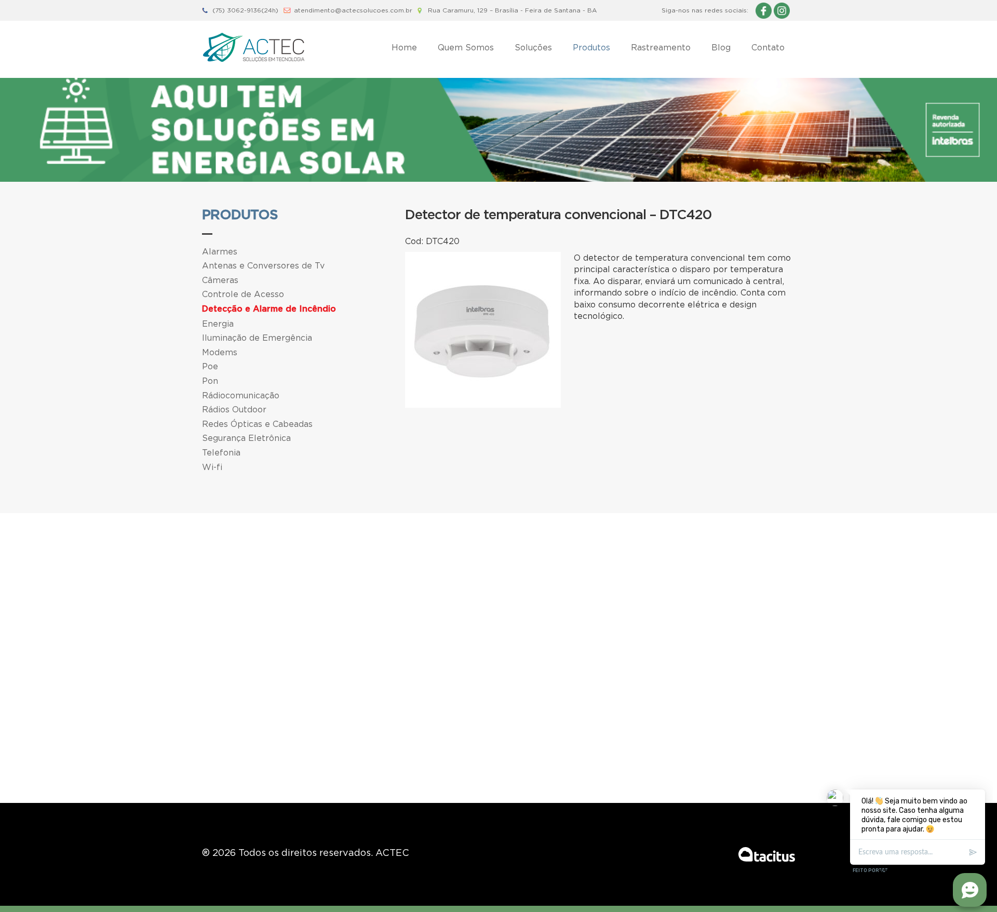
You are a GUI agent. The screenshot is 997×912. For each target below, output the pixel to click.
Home (404, 47)
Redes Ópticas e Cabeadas (257, 423)
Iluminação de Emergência (257, 337)
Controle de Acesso (243, 294)
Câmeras (220, 280)
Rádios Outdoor (234, 409)
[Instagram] (782, 10)
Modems (219, 352)
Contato (768, 47)
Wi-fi (212, 467)
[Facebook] (764, 10)
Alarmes (219, 251)
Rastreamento (661, 47)
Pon (210, 380)
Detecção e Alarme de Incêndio (269, 309)
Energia (218, 323)
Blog (721, 47)
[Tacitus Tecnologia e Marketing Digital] (766, 854)
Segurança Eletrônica (246, 437)
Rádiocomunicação (240, 395)
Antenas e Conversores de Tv (263, 265)
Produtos (591, 47)
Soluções (533, 47)
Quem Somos (466, 47)
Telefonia (221, 452)
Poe (210, 366)
